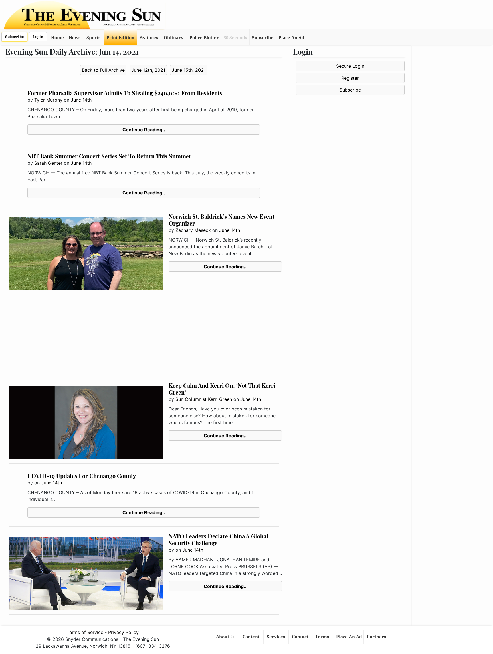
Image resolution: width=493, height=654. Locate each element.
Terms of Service (85, 632)
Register (350, 78)
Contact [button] (301, 636)
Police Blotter (204, 37)
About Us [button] (226, 636)
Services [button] (276, 636)
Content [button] (252, 636)
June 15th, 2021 (189, 70)
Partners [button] (377, 636)
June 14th (81, 100)
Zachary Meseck (193, 230)
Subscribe (14, 37)
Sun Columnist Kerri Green (203, 399)
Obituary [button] (173, 37)
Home (57, 37)
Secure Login (350, 66)
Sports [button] (93, 37)
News (74, 37)
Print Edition (120, 37)
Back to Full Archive (103, 70)
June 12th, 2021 (148, 70)
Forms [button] (323, 636)
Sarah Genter (48, 163)
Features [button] (148, 37)
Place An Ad (291, 37)
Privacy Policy (123, 632)
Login (38, 37)
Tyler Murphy (48, 100)
